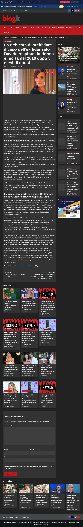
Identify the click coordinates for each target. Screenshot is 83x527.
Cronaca (61, 52)
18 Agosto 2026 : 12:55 (9, 406)
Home (5, 27)
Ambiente (69, 491)
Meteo (5, 32)
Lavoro (54, 27)
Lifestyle (17, 27)
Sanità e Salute (70, 97)
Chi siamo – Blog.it (7, 10)
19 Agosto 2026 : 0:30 (72, 163)
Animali (37, 491)
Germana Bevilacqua (72, 111)
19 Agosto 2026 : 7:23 (9, 347)
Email (32, 449)
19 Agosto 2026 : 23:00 (72, 132)
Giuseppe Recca (71, 147)
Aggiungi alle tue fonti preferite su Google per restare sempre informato (24, 2)
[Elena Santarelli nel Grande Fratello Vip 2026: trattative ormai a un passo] (11, 358)
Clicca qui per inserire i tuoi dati (71, 6)
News (10, 27)
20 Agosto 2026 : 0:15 (72, 78)
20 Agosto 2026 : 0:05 (72, 94)
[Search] (79, 27)
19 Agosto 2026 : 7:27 (46, 314)
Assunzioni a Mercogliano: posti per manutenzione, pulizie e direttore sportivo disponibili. (72, 171)
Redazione (16, 10)
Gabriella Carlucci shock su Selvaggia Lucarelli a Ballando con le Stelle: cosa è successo (10, 398)
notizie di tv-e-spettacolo (25, 266)
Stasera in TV (34, 27)
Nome (6, 449)
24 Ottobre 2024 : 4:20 (17, 66)
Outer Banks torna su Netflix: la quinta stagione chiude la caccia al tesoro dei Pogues (47, 336)
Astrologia (22, 491)
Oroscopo (69, 27)
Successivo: (42, 275)
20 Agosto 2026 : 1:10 (25, 507)
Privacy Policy (24, 10)
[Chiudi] (81, 2)
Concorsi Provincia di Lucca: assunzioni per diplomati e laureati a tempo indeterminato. (73, 157)
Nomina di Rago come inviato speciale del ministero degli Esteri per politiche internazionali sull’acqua (73, 500)
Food (41, 27)
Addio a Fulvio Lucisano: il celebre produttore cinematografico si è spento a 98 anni (47, 369)
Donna (25, 27)
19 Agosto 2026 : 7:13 (46, 344)
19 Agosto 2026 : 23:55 (72, 112)
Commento (8, 425)
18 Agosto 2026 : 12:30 (72, 194)
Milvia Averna (8, 309)
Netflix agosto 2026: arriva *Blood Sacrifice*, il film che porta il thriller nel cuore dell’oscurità (47, 398)
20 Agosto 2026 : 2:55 (70, 60)
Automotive (61, 27)
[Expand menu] (13, 28)
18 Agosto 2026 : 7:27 (28, 406)
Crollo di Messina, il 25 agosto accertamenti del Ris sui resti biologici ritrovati (68, 56)
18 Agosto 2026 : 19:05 (28, 375)
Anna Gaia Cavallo (27, 309)
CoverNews (37, 524)
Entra (61, 6)
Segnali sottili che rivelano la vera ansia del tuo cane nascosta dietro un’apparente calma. (41, 499)
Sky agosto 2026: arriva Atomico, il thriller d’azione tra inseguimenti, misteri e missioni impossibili (29, 398)
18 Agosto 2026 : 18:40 (72, 178)
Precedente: (14, 274)
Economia (69, 64)
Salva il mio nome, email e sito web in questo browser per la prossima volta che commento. (28, 467)
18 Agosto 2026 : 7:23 (46, 406)
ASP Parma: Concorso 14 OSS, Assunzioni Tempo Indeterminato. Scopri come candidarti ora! (73, 125)
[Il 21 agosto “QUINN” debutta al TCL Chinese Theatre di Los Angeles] (11, 293)
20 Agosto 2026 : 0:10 (72, 509)
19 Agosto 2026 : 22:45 (72, 148)
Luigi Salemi (70, 507)
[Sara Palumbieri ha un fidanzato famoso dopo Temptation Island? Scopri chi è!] (29, 358)
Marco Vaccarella (71, 76)
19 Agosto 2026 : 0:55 (9, 375)
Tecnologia (47, 27)
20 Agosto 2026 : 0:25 (41, 505)
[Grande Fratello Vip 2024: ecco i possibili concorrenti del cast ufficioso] (29, 293)
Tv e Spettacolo (8, 41)
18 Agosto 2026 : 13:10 (46, 377)
